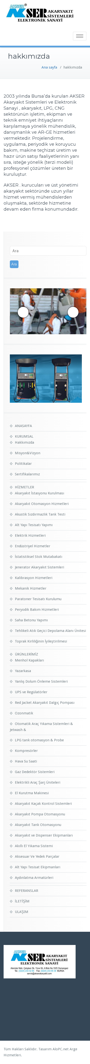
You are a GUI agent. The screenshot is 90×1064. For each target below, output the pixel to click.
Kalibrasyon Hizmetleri (33, 578)
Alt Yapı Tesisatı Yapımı (34, 525)
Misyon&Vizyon (27, 453)
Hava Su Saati (26, 761)
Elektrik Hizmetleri (30, 535)
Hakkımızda (24, 442)
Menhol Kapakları (29, 660)
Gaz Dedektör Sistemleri (34, 772)
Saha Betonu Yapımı (31, 620)
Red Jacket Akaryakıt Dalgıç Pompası (44, 702)
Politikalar (23, 463)
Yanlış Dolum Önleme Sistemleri (41, 681)
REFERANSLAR (26, 890)
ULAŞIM (21, 912)
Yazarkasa (23, 671)
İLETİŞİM (22, 901)
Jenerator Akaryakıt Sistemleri (39, 567)
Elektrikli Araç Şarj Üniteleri (37, 782)
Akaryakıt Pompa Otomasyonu (40, 814)
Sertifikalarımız (27, 474)
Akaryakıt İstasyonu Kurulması (39, 493)
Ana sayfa (49, 67)
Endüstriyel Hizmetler (32, 546)
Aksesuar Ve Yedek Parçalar (37, 856)
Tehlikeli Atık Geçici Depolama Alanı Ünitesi (50, 631)
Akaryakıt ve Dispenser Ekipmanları (44, 835)
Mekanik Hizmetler (30, 588)
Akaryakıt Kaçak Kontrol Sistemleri (43, 803)
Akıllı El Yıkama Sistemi (34, 846)
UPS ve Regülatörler (31, 692)
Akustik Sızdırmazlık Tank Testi (40, 514)
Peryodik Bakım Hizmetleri (37, 609)
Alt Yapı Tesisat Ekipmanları (37, 867)
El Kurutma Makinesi (32, 793)
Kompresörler (26, 751)
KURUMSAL (24, 436)
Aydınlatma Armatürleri (34, 877)
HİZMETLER (24, 487)
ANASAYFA (23, 426)
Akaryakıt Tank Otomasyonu (38, 825)
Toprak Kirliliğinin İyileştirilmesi (41, 641)
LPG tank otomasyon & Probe (39, 740)
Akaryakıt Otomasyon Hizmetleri (42, 504)
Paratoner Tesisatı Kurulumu (38, 599)
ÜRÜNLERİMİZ (26, 654)
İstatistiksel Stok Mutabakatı (38, 556)
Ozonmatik (24, 713)
